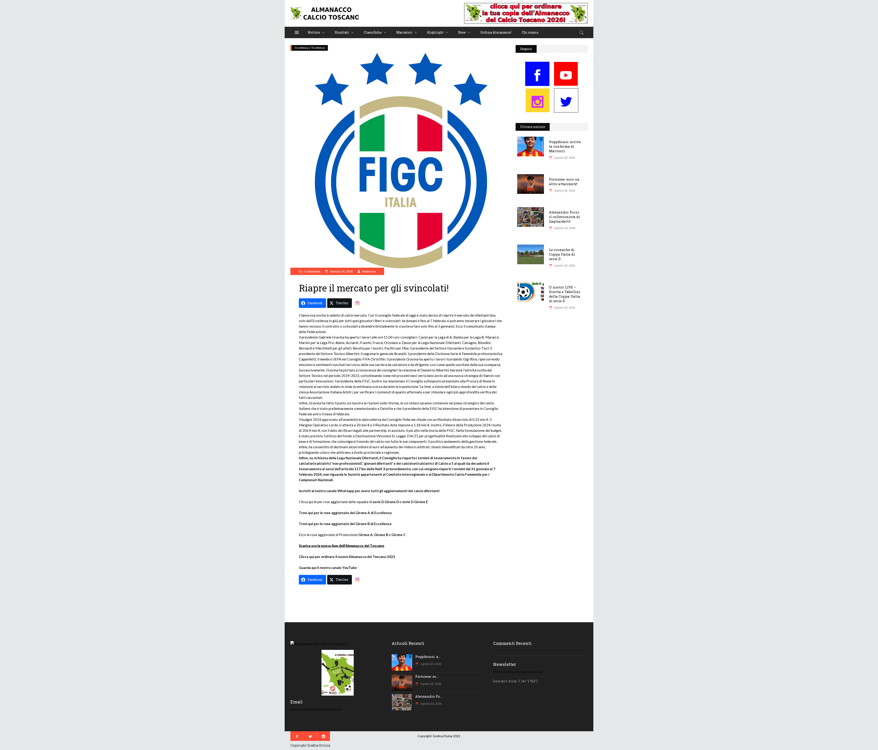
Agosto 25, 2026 (564, 157)
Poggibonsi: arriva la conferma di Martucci (565, 146)
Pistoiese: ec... (426, 676)
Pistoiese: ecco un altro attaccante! (564, 181)
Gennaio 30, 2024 (341, 271)
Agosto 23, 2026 (564, 265)
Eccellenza (301, 47)
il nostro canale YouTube (337, 568)
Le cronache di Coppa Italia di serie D (562, 254)
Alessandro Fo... (428, 696)
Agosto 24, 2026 (564, 228)
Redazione (369, 271)
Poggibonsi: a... (427, 656)
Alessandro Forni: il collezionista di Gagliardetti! (564, 217)
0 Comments (312, 271)
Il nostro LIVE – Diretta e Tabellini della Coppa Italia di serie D (564, 294)
